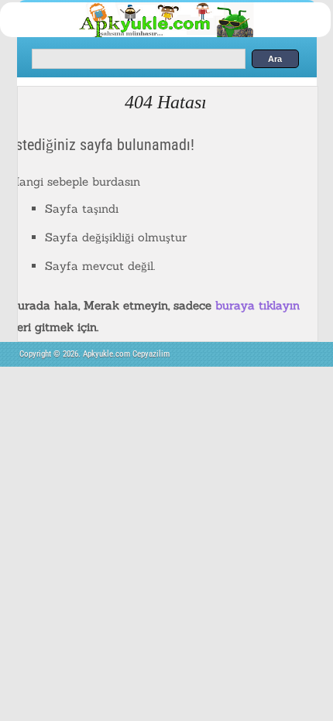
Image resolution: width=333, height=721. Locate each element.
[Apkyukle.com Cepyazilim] (181, 34)
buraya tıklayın (257, 305)
